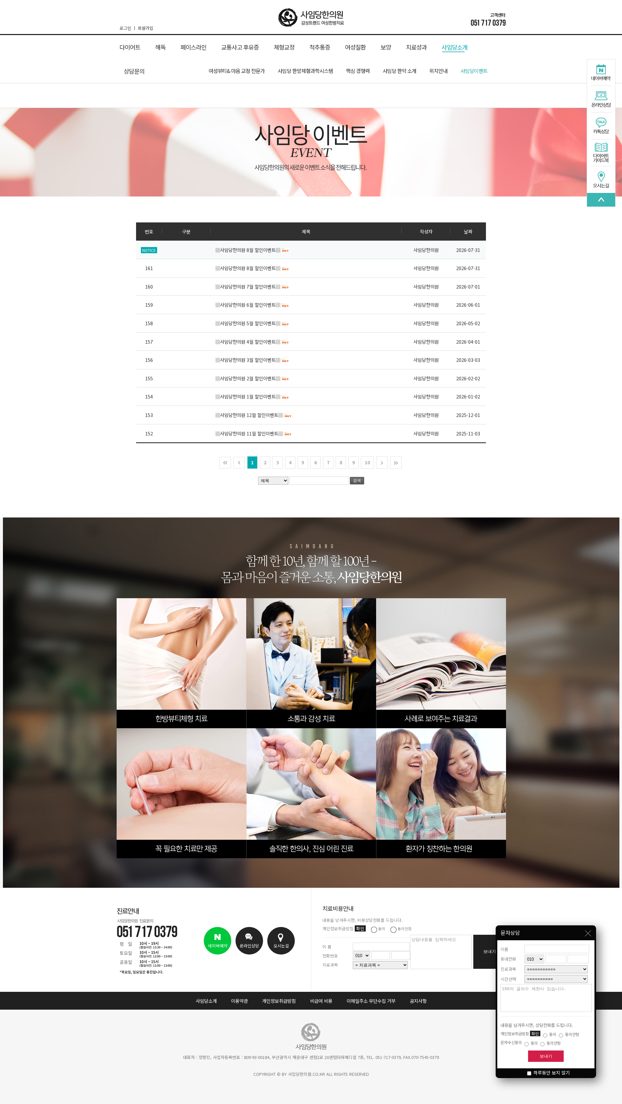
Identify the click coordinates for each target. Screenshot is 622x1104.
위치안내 (438, 71)
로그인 (125, 28)
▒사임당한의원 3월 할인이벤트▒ (248, 359)
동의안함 (571, 1034)
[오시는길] (601, 179)
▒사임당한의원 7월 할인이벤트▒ (248, 286)
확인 (535, 1033)
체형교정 (284, 47)
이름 (504, 949)
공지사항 (418, 1000)
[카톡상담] (601, 126)
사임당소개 (454, 47)
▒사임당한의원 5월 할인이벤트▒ (248, 323)
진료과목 (508, 969)
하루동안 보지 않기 (551, 1072)
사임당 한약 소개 (399, 71)
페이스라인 (193, 47)
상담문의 (134, 71)
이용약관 (239, 1000)
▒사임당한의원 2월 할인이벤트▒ (248, 378)
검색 (357, 480)
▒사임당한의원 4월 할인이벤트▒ (248, 341)
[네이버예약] (601, 72)
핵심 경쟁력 (358, 71)
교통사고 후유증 (240, 47)
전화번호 (330, 956)
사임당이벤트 (474, 71)
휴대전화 (508, 959)
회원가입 (145, 28)
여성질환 (355, 47)
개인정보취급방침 (279, 1000)
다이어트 (130, 47)
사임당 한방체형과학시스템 (305, 71)
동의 (552, 1034)
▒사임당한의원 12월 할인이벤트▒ (249, 414)
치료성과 (416, 47)
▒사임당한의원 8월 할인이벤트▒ (248, 249)
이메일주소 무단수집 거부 (371, 1000)
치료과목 (330, 965)
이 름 (326, 947)
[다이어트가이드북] (601, 153)
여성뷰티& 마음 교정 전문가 (237, 71)
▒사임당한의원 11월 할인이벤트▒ (249, 433)
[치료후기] (601, 200)
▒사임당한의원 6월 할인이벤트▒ (248, 304)
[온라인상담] (601, 99)
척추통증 (319, 47)
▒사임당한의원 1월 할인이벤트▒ (248, 396)
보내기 (546, 1056)
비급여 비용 (321, 1000)
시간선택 (508, 979)
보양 (386, 47)
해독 (160, 47)
